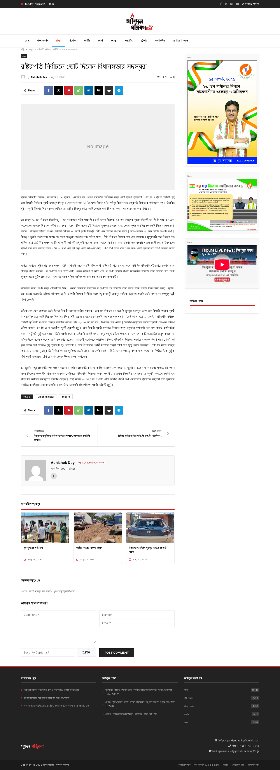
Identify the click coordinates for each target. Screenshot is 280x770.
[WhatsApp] (78, 90)
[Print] (109, 90)
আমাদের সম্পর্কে (184, 764)
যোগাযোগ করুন (180, 40)
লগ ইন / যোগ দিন (251, 3)
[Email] (98, 90)
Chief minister (46, 396)
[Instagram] (231, 4)
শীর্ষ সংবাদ (221, 698)
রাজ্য (58, 40)
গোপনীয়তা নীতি (238, 764)
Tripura (66, 396)
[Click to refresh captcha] (86, 652)
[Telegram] (119, 90)
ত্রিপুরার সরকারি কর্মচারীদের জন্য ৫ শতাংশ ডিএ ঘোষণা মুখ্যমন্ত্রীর (51, 689)
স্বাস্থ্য (114, 40)
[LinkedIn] (88, 90)
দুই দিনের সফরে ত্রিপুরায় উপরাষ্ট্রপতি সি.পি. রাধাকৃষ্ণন (46, 698)
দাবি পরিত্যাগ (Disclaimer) (206, 764)
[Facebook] (221, 4)
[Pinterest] (68, 90)
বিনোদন (72, 40)
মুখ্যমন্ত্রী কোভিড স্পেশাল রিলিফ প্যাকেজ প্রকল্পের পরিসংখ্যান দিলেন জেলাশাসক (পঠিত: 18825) (138, 692)
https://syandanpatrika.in (91, 462)
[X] (58, 90)
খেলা (100, 40)
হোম (27, 40)
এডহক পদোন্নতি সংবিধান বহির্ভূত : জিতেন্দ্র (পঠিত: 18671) (131, 714)
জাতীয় (87, 40)
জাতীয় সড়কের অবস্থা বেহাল (89, 547)
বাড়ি (22, 49)
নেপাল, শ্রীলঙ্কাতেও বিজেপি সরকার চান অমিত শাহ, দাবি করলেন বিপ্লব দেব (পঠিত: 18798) (140, 704)
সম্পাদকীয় (160, 40)
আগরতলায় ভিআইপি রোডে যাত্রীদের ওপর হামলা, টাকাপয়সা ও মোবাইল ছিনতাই (56, 705)
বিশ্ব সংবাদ (42, 40)
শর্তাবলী (225, 764)
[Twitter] (226, 4)
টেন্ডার (144, 40)
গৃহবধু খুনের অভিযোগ (33, 547)
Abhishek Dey (39, 77)
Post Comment (117, 652)
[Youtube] (237, 4)
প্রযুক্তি (129, 40)
